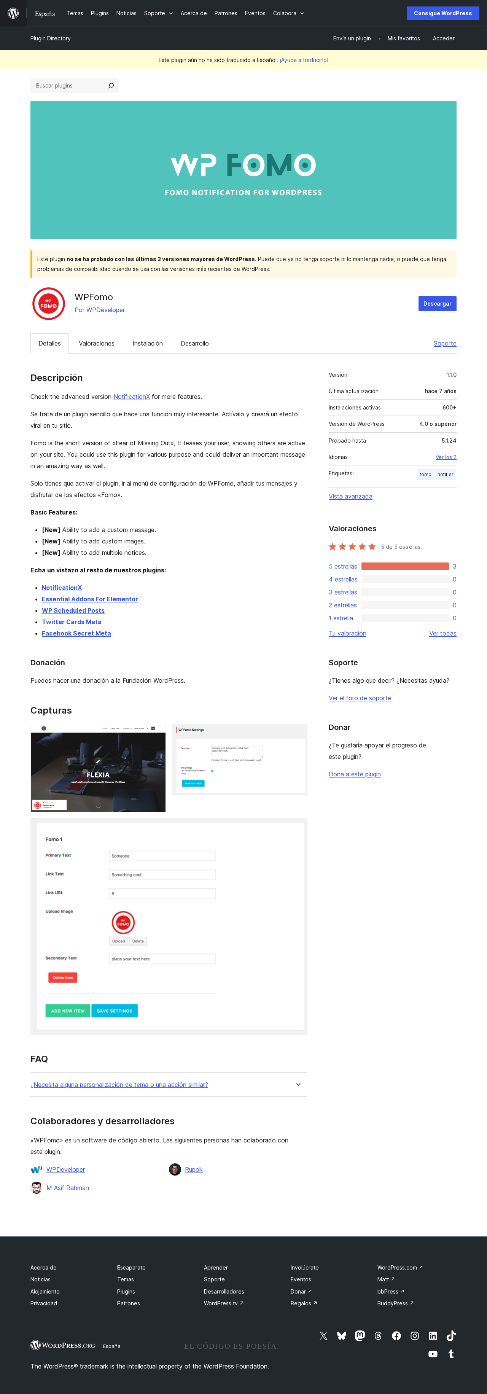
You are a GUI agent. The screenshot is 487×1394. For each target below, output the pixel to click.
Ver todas (443, 633)
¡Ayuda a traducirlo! (304, 60)
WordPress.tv (224, 1303)
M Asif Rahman (67, 1188)
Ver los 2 (446, 457)
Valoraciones (97, 343)
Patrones (128, 1303)
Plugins (126, 1291)
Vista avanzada (350, 496)
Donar (301, 1291)
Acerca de (43, 1267)
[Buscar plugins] (111, 85)
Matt (386, 1279)
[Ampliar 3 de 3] (297, 828)
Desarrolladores (224, 1291)
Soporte (445, 343)
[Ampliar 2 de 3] (297, 734)
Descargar (437, 303)
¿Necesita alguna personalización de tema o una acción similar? (119, 1084)
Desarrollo (195, 343)
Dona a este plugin (355, 774)
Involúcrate (305, 1267)
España (112, 1346)
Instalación (147, 343)
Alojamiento (45, 1291)
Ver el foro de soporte (360, 698)
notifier (446, 474)
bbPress (391, 1291)
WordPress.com (400, 1267)
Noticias (40, 1279)
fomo (425, 474)
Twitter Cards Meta (72, 622)
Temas (125, 1279)
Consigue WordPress (443, 13)
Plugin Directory (50, 38)
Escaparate (131, 1267)
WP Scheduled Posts (73, 610)
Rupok (194, 1169)
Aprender (216, 1267)
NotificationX (131, 396)
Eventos (301, 1279)
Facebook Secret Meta (76, 633)
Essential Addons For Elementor (90, 599)
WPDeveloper (105, 310)
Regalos (304, 1303)
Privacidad (43, 1303)
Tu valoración (347, 633)
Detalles (49, 343)
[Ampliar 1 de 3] (155, 734)
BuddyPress (395, 1303)
